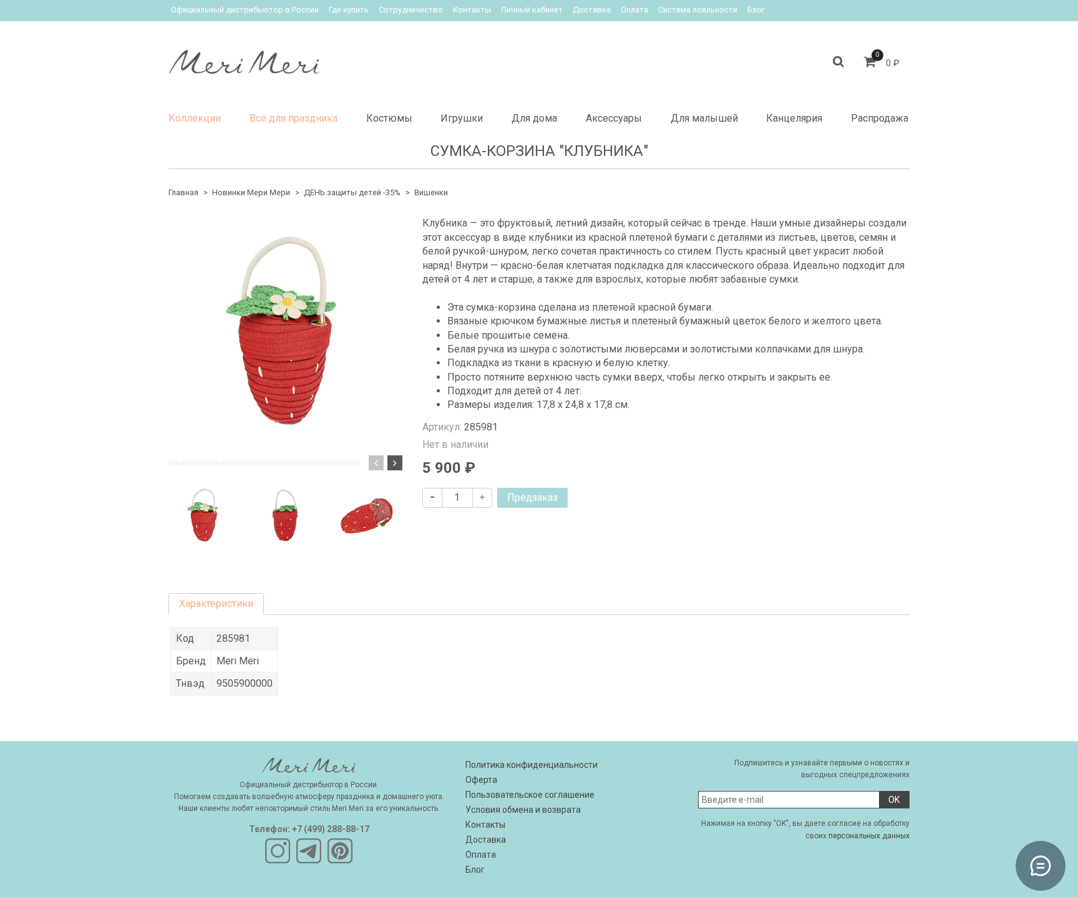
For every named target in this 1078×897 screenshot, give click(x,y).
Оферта (481, 779)
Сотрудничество (411, 9)
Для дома (534, 118)
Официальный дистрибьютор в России (245, 9)
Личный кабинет (532, 9)
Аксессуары (614, 118)
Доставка (592, 9)
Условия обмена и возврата (523, 809)
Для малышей (704, 118)
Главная (183, 192)
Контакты (472, 9)
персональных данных (869, 836)
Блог (756, 9)
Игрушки (461, 118)
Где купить (349, 9)
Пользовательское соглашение (530, 794)
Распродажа (879, 118)
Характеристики (216, 603)
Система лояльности (697, 9)
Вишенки (431, 192)
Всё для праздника (293, 118)
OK (894, 800)
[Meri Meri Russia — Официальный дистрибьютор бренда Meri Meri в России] (243, 59)
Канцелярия (794, 118)
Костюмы (389, 118)
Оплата (634, 9)
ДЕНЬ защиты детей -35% (352, 192)
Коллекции (194, 118)
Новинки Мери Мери (251, 192)
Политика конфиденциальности (531, 764)
